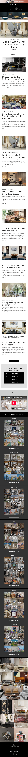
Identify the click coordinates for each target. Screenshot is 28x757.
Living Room (17, 225)
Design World (11, 225)
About (14, 750)
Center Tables (5, 74)
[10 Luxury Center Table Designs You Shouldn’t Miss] (14, 64)
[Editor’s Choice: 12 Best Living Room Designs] (14, 179)
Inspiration (10, 337)
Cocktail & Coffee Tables (7, 152)
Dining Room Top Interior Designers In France (12, 303)
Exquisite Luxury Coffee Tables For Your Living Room (13, 156)
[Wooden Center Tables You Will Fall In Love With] (14, 253)
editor (4, 88)
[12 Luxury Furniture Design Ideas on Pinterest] (14, 216)
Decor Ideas (4, 111)
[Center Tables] (16, 9)
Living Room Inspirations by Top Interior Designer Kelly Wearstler (13, 116)
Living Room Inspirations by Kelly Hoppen (13, 343)
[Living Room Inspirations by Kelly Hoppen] (14, 327)
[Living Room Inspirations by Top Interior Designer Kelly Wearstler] (14, 102)
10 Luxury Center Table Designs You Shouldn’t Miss (13, 78)
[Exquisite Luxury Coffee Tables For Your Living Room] (14, 143)
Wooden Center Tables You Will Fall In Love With (13, 266)
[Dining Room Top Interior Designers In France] (14, 290)
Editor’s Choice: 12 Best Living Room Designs (12, 193)
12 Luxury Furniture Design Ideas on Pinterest (13, 229)
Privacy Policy (14, 751)
